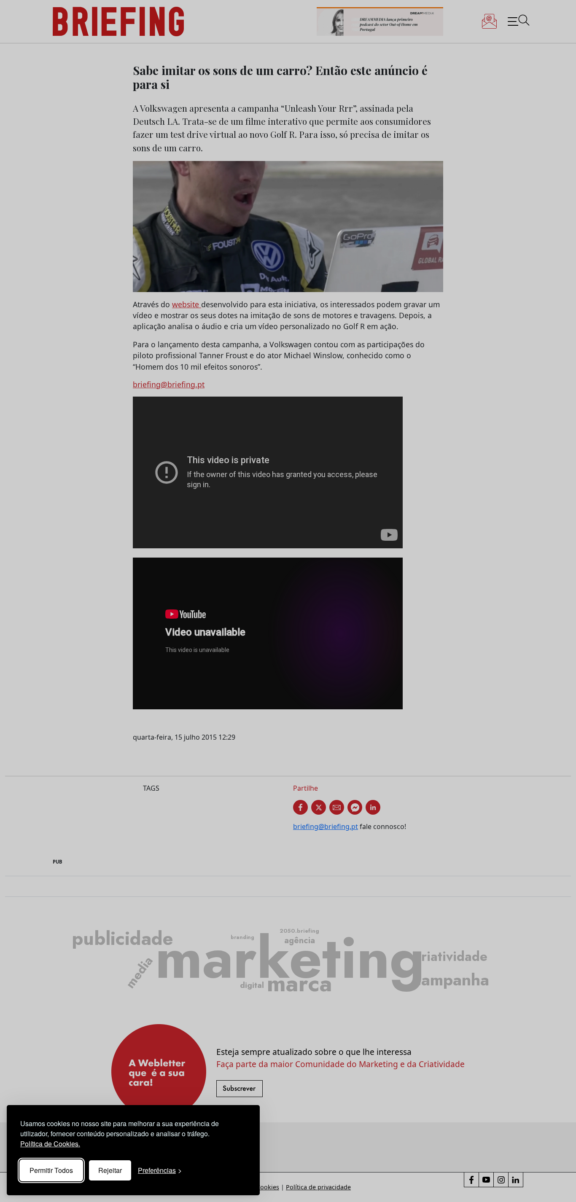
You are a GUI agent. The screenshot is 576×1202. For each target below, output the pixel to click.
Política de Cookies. (50, 1143)
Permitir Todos (51, 1170)
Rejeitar (110, 1170)
